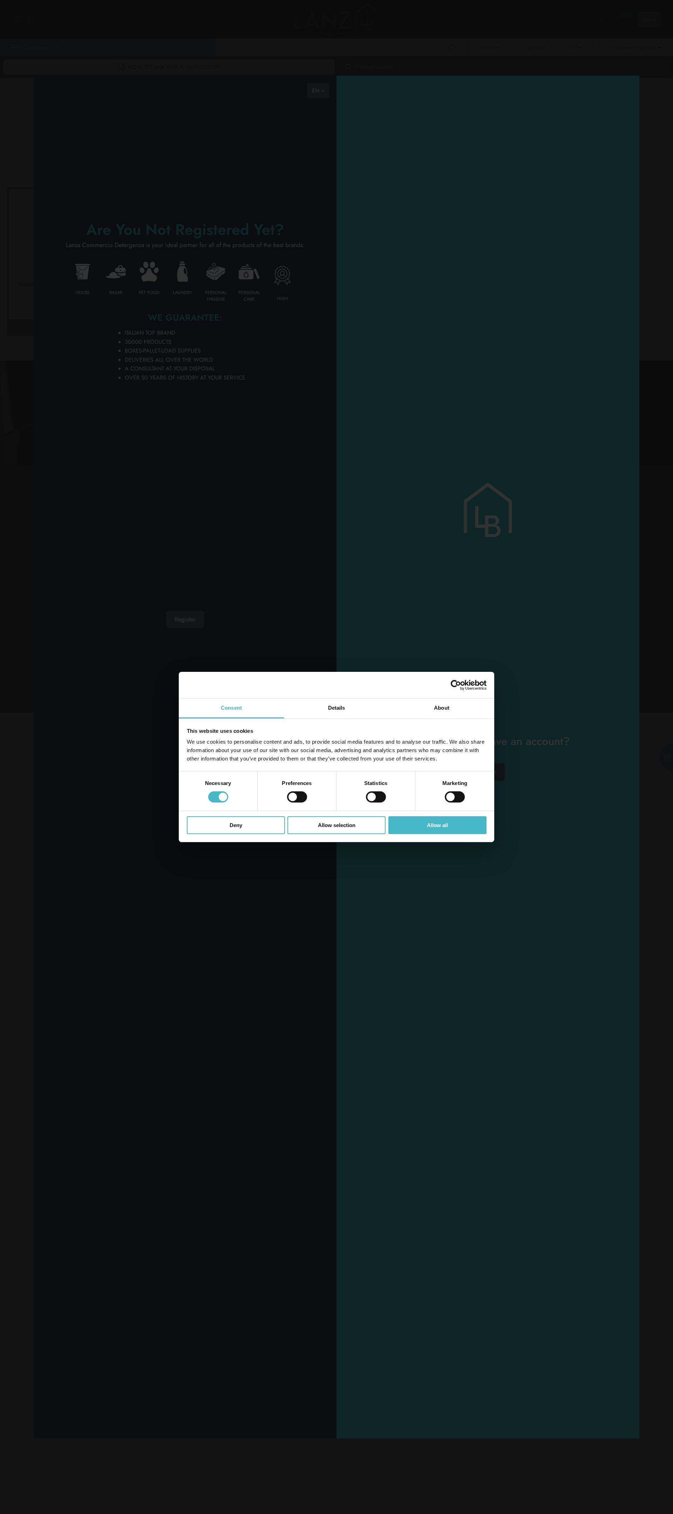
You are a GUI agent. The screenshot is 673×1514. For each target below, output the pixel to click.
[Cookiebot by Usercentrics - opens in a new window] (456, 685)
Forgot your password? (488, 1219)
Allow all (437, 825)
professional (301, 92)
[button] (108, 63)
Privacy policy (70, 623)
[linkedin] (255, 543)
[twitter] (255, 560)
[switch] (297, 797)
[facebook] (294, 543)
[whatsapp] (255, 578)
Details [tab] (336, 708)
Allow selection (336, 825)
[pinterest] (294, 560)
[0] (615, 19)
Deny (236, 825)
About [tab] (441, 708)
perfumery (339, 92)
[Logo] (82, 522)
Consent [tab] (231, 708)
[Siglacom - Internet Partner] (601, 670)
